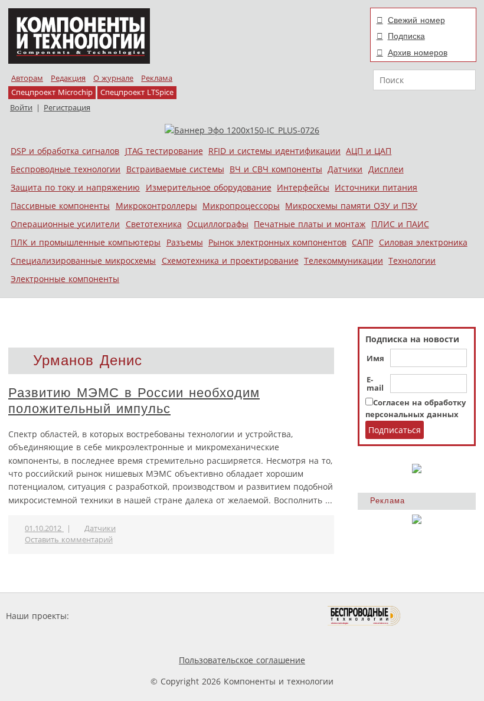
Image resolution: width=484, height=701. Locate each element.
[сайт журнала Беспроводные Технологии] (364, 615)
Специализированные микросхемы (83, 260)
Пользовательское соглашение (242, 660)
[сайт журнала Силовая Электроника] (110, 615)
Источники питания (376, 187)
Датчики (345, 169)
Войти (21, 108)
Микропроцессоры (241, 205)
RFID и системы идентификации (274, 150)
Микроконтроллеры (156, 205)
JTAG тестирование (164, 150)
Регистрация (67, 108)
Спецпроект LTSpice (137, 92)
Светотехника (154, 224)
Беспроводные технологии (65, 169)
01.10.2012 (44, 528)
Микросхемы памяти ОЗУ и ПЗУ (351, 205)
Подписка (406, 36)
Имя (375, 359)
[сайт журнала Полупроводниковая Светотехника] (272, 615)
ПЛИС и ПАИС (400, 224)
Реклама (156, 78)
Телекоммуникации (343, 260)
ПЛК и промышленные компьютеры (86, 242)
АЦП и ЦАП (368, 150)
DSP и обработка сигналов (65, 150)
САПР (362, 242)
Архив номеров (417, 52)
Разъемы (184, 242)
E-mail (375, 384)
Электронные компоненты (65, 278)
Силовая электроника (423, 242)
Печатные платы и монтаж (309, 224)
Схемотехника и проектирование (230, 260)
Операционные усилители (65, 224)
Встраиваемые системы (175, 169)
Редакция (68, 78)
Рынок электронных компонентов (277, 242)
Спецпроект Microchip (52, 92)
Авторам (27, 78)
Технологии (412, 260)
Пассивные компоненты (60, 205)
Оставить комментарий (69, 540)
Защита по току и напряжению (75, 187)
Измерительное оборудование (209, 187)
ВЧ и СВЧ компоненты (276, 169)
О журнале (113, 78)
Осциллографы (217, 224)
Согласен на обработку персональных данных (415, 409)
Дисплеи (386, 169)
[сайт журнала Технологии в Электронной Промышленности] (185, 615)
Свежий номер (416, 20)
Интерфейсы (303, 187)
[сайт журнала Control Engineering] (442, 615)
